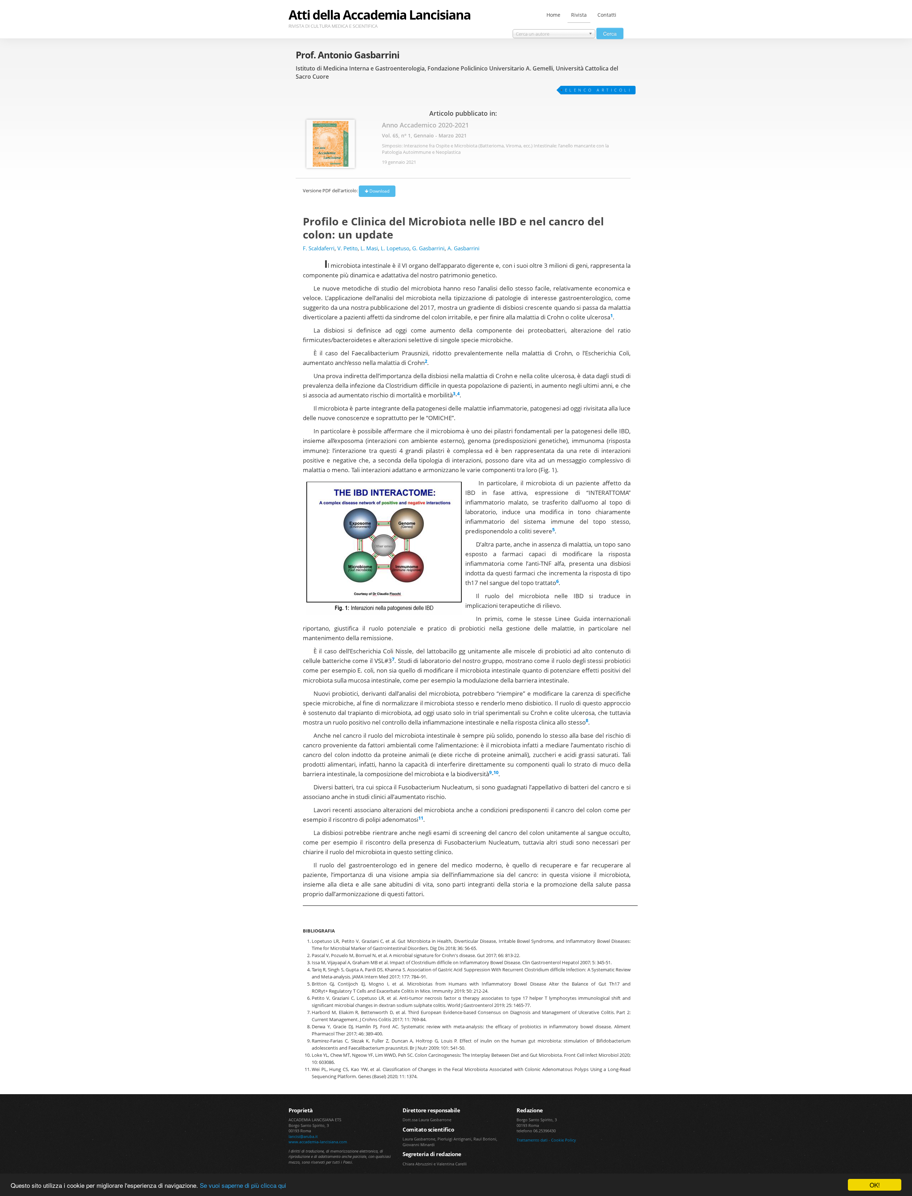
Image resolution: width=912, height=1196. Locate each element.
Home (553, 14)
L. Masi (369, 248)
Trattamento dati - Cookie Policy (546, 1140)
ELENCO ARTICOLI (598, 90)
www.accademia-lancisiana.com (318, 1141)
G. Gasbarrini (428, 248)
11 (420, 818)
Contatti (606, 14)
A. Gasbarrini (463, 248)
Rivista (579, 14)
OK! (875, 1184)
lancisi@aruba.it (303, 1136)
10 (495, 772)
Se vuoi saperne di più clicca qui (243, 1185)
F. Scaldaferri (319, 248)
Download (378, 191)
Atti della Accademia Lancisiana (380, 15)
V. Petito (347, 248)
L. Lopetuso (395, 248)
